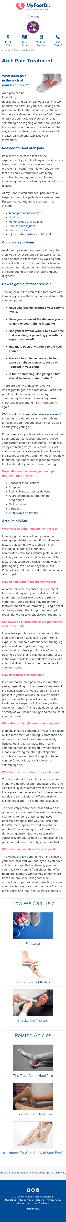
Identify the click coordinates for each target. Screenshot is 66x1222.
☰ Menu (33, 17)
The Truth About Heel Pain (33, 1076)
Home (7, 50)
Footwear (33, 944)
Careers (40, 1200)
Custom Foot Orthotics (33, 982)
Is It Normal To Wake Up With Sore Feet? (33, 1153)
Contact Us (23, 1203)
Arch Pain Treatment (27, 60)
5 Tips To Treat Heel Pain (33, 1114)
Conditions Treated (23, 50)
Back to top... (33, 1208)
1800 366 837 (57, 1172)
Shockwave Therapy (33, 1020)
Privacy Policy (54, 1200)
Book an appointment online (17, 1172)
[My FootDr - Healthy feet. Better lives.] (33, 9)
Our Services (26, 1200)
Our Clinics (10, 1200)
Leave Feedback (40, 1203)
